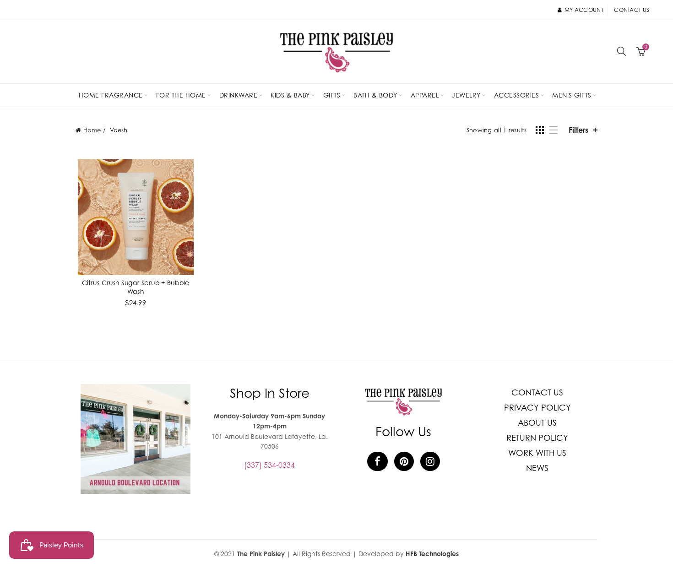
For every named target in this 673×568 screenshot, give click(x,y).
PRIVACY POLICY (537, 407)
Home (92, 130)
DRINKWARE (238, 95)
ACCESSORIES (516, 95)
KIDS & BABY (290, 95)
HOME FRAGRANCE (111, 95)
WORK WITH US (537, 453)
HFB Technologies (432, 553)
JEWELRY (466, 95)
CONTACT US (537, 392)
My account (583, 9)
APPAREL (425, 95)
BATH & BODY (375, 95)
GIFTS (332, 95)
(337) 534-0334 (269, 465)
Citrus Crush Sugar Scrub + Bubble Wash (136, 286)
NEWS (537, 468)
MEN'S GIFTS (572, 95)
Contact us (631, 9)
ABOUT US (537, 422)
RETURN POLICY (537, 438)
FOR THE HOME (181, 95)
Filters (578, 130)
